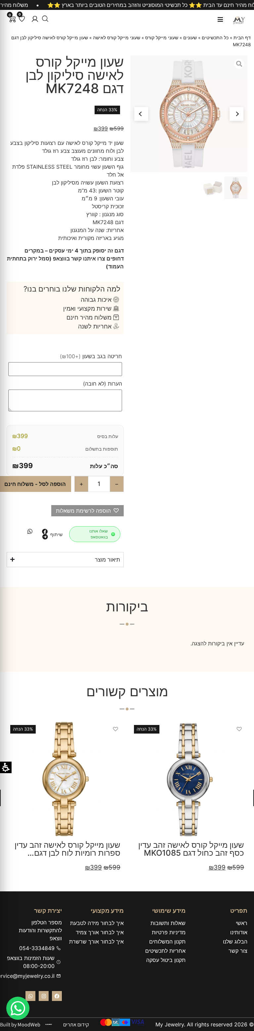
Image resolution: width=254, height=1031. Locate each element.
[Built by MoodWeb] (48, 1024)
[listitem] (44, 531)
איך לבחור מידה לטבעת (97, 923)
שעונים (190, 37)
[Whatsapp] (30, 996)
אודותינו (238, 932)
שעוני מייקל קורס (161, 37)
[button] (35, 19)
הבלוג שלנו (235, 941)
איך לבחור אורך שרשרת (96, 941)
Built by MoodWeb (20, 1024)
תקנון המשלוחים (167, 941)
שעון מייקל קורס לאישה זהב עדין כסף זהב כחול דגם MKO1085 (191, 849)
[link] (18, 1008)
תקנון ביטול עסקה (166, 960)
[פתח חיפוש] (45, 18)
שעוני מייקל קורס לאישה (116, 37)
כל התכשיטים (215, 37)
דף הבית (242, 37)
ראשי (241, 923)
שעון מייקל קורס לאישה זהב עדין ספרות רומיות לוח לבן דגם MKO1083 (67, 853)
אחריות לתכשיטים (165, 950)
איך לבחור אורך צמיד (100, 932)
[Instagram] (44, 996)
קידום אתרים (76, 1024)
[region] (127, 5)
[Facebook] (57, 996)
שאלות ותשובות (168, 923)
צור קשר (238, 950)
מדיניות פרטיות (169, 932)
